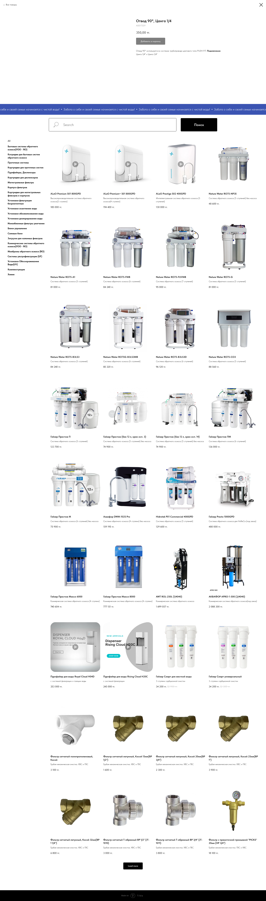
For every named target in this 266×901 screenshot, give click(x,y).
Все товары (11, 4)
